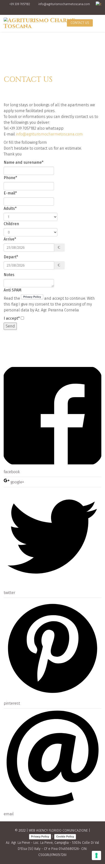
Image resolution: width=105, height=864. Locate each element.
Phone (10, 177)
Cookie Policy (65, 836)
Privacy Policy (40, 836)
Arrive (10, 239)
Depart (11, 257)
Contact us (80, 23)
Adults (10, 208)
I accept (12, 318)
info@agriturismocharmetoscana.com (64, 4)
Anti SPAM (12, 290)
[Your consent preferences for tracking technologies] (96, 855)
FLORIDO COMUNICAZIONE (68, 830)
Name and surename (23, 162)
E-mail (10, 193)
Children (11, 223)
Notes (9, 274)
